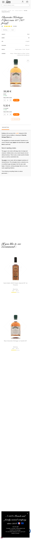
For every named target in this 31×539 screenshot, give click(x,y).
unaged (27, 41)
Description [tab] (5, 127)
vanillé (17, 133)
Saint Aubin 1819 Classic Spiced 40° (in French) (15, 284)
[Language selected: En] (2, 537)
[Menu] (3, 2)
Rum (13, 10)
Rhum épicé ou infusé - (20, 53)
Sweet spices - (19, 49)
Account (22, 2)
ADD (17, 100)
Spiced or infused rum (19, 10)
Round (27, 49)
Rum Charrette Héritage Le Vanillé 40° (15, 341)
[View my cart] (27, 2)
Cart (12, 30)
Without (27, 45)
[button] (28, 60)
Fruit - (24, 49)
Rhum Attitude (7, 2)
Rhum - (12, 53)
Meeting (5, 30)
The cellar (9, 10)
